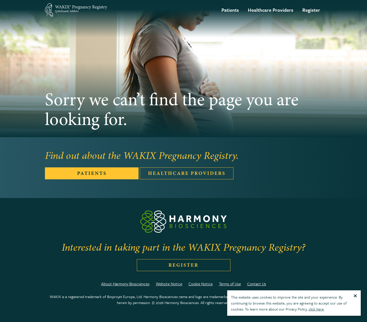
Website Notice (169, 284)
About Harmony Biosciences (125, 284)
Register (311, 9)
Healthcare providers (186, 173)
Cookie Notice (200, 284)
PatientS (92, 173)
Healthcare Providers (270, 9)
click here (316, 309)
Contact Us (256, 284)
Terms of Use (230, 284)
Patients (230, 9)
